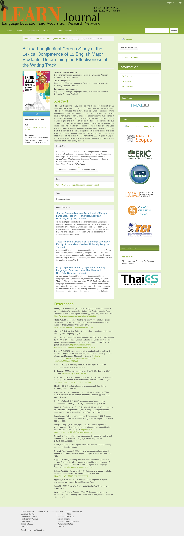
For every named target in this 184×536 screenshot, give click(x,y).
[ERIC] (140, 154)
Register (170, 2)
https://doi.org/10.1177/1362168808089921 (71, 476)
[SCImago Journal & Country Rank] (139, 126)
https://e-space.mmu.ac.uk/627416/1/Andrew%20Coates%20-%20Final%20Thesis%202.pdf (77, 358)
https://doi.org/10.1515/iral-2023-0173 (77, 467)
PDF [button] (36, 113)
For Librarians (127, 86)
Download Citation (88, 169)
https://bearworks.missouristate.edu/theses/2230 (73, 327)
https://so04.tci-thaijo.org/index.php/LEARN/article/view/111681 (74, 430)
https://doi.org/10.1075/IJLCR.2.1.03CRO (74, 382)
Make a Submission (129, 47)
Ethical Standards (65, 30)
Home (26, 38)
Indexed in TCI (127, 256)
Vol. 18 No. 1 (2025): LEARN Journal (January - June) (63, 38)
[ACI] (139, 210)
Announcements (32, 30)
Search (174, 30)
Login (180, 2)
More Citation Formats (67, 169)
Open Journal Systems (129, 57)
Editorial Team (48, 30)
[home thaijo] (139, 105)
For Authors (126, 81)
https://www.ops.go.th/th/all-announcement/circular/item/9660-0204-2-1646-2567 (75, 345)
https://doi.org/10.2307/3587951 (74, 373)
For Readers (127, 76)
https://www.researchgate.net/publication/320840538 (75, 316)
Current (9, 30)
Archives (18, 30)
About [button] (77, 30)
